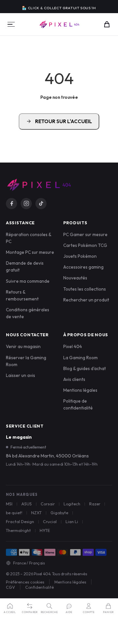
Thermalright (18, 530)
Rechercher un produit (86, 300)
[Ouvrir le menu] (11, 24)
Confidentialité (39, 587)
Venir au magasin (23, 346)
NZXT (36, 512)
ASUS (26, 503)
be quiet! (14, 512)
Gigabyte (59, 512)
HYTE (45, 530)
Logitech (72, 503)
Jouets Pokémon (80, 256)
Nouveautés (75, 278)
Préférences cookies (25, 581)
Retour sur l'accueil (59, 121)
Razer (94, 503)
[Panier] (107, 24)
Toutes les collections (84, 289)
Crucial (50, 521)
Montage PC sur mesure (30, 252)
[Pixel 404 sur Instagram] (26, 203)
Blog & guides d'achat (84, 368)
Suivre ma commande (27, 281)
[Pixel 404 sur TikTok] (41, 203)
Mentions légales (80, 390)
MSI (9, 503)
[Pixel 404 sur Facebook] (11, 203)
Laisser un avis (20, 375)
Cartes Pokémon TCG (85, 245)
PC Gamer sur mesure (85, 234)
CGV (10, 587)
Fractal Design (20, 521)
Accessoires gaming (83, 267)
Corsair (48, 503)
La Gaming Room (80, 358)
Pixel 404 (72, 346)
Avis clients (74, 379)
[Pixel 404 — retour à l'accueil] (38, 184)
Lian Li (72, 521)
